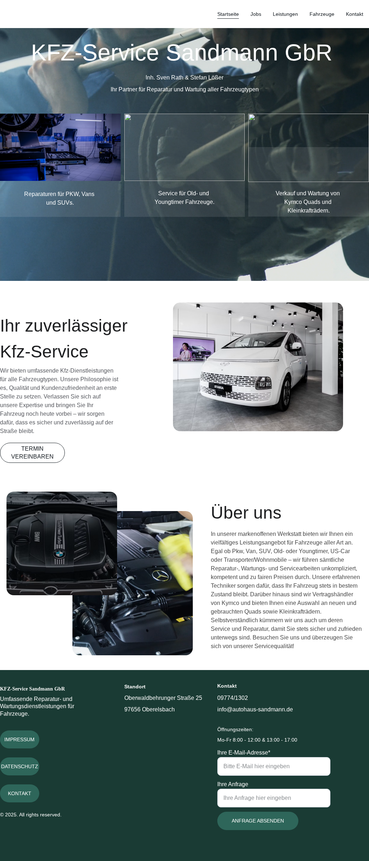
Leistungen (285, 14)
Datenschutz (19, 766)
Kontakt (354, 14)
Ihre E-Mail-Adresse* (243, 753)
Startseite (228, 14)
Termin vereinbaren (32, 453)
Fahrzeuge (322, 14)
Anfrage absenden (258, 821)
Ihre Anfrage (232, 784)
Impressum (19, 739)
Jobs (255, 14)
